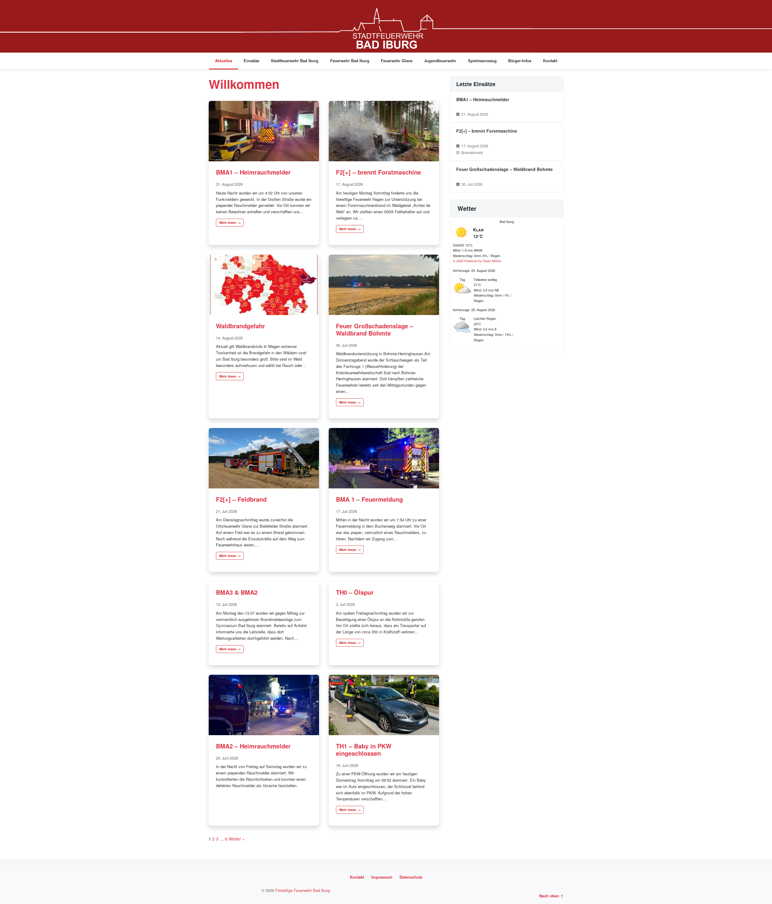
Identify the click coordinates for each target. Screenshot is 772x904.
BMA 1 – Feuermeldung (369, 499)
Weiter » (237, 839)
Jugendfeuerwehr (440, 60)
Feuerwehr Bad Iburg (349, 60)
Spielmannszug (482, 60)
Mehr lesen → (230, 222)
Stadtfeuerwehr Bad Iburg (294, 60)
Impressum (381, 877)
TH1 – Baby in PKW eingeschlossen (363, 750)
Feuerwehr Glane (397, 60)
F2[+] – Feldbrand (241, 499)
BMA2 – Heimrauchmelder (253, 746)
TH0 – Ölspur (355, 592)
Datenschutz (411, 877)
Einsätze (251, 60)
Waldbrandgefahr (240, 325)
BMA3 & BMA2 (237, 592)
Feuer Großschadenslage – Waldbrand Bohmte (374, 329)
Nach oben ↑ (551, 896)
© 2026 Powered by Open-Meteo (477, 260)
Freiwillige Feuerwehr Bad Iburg (302, 890)
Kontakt (550, 60)
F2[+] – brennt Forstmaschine (378, 172)
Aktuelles (223, 60)
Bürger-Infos (519, 60)
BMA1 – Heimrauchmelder (253, 172)
